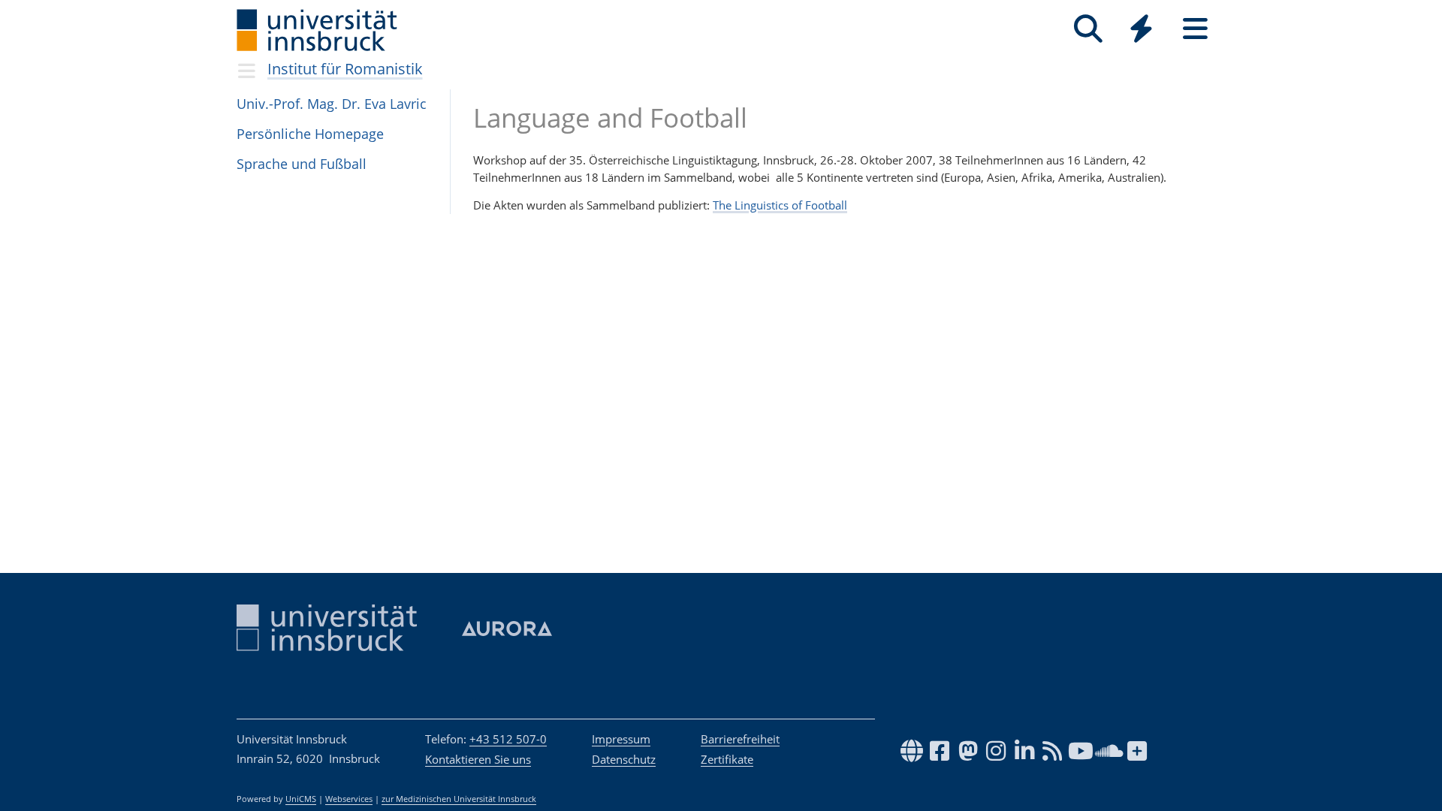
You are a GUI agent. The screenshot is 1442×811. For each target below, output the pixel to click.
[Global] (1141, 30)
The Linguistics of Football (780, 205)
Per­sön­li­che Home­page (310, 134)
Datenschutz (624, 759)
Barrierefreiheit (740, 738)
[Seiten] (1195, 29)
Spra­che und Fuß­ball (302, 164)
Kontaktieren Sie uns (478, 759)
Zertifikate (727, 759)
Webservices (349, 799)
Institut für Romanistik (345, 69)
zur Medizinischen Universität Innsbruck (459, 799)
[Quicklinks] (1141, 29)
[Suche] (1088, 29)
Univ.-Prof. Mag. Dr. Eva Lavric (332, 104)
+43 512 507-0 (508, 738)
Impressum (621, 738)
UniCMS (300, 799)
